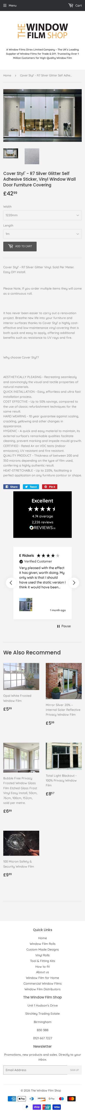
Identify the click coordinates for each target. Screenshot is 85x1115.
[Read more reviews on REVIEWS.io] (42, 529)
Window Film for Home (42, 978)
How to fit (42, 967)
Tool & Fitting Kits (42, 961)
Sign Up (74, 1070)
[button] (11, 583)
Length (8, 225)
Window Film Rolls (43, 944)
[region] (42, 583)
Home (7, 75)
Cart (78, 5)
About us (42, 972)
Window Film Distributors (42, 989)
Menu (13, 5)
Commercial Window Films (43, 983)
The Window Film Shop (46, 1090)
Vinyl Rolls (42, 955)
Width (7, 207)
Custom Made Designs (42, 949)
